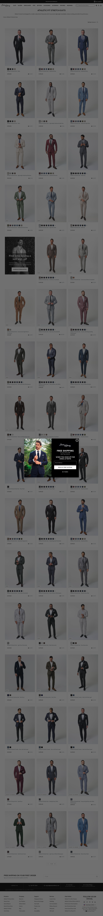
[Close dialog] (77, 440)
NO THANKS (65, 471)
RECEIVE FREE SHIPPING (65, 467)
